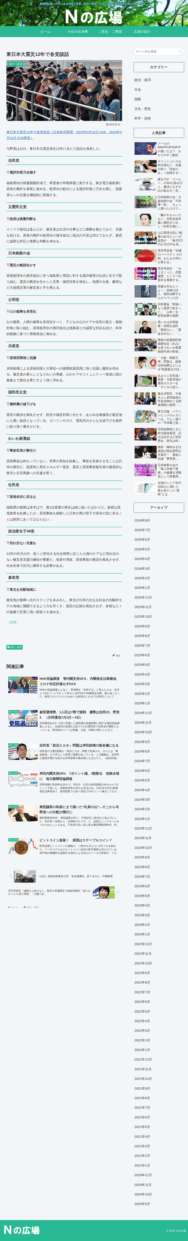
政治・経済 (15, 647)
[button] (180, 51)
